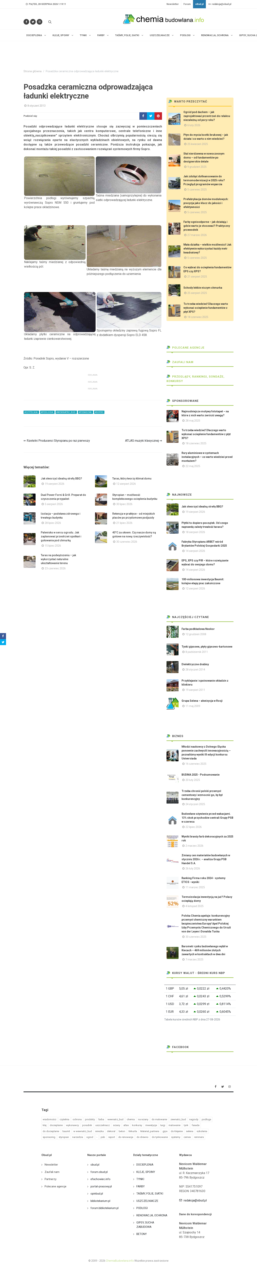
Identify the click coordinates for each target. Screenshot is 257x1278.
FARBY (140, 1186)
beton (122, 1131)
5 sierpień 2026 (54, 504)
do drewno (142, 1137)
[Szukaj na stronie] (49, 22)
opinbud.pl (96, 1193)
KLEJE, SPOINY (145, 1172)
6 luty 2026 (193, 125)
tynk (186, 1125)
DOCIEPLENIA (144, 1164)
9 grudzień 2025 (197, 166)
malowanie (174, 1125)
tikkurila (132, 1131)
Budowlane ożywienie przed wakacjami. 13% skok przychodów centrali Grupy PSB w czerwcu (207, 817)
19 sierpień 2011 (195, 689)
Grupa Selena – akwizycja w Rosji (202, 700)
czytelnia (64, 1119)
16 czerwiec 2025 (196, 763)
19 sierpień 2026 (54, 483)
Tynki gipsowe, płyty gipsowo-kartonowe (207, 646)
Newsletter (173, 4)
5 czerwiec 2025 (197, 189)
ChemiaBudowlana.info (120, 1260)
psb (103, 1137)
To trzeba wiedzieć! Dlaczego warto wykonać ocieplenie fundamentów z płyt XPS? (205, 307)
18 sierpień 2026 (195, 532)
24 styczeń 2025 (195, 804)
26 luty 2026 (193, 868)
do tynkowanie (160, 1137)
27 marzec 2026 (197, 235)
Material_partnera (149, 1131)
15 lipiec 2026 (53, 545)
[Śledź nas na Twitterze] (33, 22)
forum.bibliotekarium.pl (104, 1208)
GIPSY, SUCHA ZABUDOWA (145, 1225)
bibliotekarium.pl (100, 1201)
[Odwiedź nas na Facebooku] (26, 22)
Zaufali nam (182, 362)
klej (44, 1125)
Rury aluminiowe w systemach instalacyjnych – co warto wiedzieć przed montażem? (207, 456)
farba (101, 1119)
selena (189, 1131)
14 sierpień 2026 (195, 550)
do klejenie (177, 1131)
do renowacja (125, 1137)
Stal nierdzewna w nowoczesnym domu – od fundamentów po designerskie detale (203, 157)
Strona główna (33, 71)
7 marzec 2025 (194, 959)
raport (111, 1137)
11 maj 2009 (193, 706)
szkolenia (202, 1131)
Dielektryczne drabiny (195, 664)
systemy (175, 1137)
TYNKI (140, 1179)
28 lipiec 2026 (53, 522)
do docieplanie (51, 1131)
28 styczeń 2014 (195, 669)
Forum (187, 4)
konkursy (137, 1125)
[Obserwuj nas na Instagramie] (39, 22)
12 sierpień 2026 (126, 483)
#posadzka (85, 412)
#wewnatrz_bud (66, 412)
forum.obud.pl (99, 1172)
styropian (64, 1137)
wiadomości (49, 1119)
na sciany (143, 1119)
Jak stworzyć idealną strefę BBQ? (61, 478)
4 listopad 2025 (195, 906)
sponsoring (49, 1137)
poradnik (87, 1125)
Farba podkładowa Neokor (198, 628)
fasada (195, 1125)
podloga (206, 1119)
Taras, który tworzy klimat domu (131, 478)
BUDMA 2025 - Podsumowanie (201, 774)
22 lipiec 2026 (194, 826)
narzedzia (77, 1137)
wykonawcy (72, 1125)
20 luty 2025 (193, 779)
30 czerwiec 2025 (196, 936)
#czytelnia (31, 412)
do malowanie (159, 1119)
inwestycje (151, 1125)
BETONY (141, 1234)
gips (165, 1131)
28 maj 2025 (193, 420)
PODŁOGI (142, 1208)
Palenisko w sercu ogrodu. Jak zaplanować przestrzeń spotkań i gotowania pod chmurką (61, 536)
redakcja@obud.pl (221, 4)
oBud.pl (199, 4)
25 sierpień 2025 (197, 292)
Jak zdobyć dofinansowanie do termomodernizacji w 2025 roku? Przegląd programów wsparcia (204, 180)
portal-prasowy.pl (101, 1186)
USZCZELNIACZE (147, 1201)
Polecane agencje (188, 347)
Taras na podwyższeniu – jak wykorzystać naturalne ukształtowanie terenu (58, 559)
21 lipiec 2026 (124, 522)
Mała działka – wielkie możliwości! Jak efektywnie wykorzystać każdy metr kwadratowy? (207, 248)
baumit (66, 1131)
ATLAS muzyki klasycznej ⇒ (143, 440)
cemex (187, 1137)
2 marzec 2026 (194, 845)
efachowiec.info (100, 1179)
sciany (116, 1125)
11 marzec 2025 (195, 887)
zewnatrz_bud (178, 1119)
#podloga (47, 412)
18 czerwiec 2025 (197, 317)
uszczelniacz (102, 1125)
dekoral (111, 1131)
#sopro (99, 412)
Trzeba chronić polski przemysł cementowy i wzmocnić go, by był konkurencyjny (202, 795)
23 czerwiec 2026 (55, 568)
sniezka (99, 1131)
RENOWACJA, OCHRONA (151, 1215)
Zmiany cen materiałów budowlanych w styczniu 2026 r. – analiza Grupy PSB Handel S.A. (206, 859)
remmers (199, 1137)
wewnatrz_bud (115, 1119)
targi (162, 1125)
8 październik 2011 (197, 651)
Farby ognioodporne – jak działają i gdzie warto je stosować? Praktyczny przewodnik (206, 225)
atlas (126, 1125)
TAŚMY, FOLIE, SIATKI (149, 1193)
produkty (90, 1119)
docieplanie (56, 1125)
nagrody (193, 1119)
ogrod (89, 1137)
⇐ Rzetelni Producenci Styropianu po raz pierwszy (57, 440)
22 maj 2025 (193, 466)
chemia (131, 1119)
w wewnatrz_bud (82, 1131)
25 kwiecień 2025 (197, 144)
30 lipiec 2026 (124, 504)
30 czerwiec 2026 (126, 541)
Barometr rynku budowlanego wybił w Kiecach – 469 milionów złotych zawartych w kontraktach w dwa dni (205, 950)
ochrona (77, 1119)
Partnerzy (50, 1179)
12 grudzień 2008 (196, 634)
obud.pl (94, 1164)
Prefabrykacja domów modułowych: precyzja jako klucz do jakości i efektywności (205, 203)
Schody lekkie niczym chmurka (202, 287)
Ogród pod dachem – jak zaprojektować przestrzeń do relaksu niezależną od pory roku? (206, 116)
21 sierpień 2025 (197, 276)
